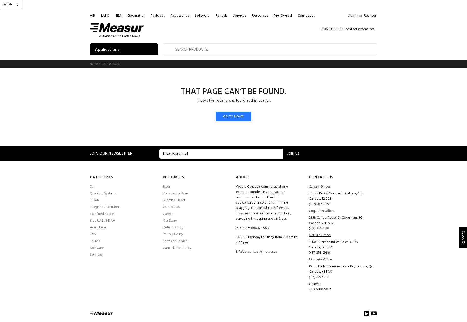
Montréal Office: (321, 259)
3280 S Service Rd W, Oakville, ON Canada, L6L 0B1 (333, 244)
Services (96, 255)
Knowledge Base (175, 193)
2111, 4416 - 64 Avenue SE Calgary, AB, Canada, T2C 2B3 (335, 196)
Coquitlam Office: (321, 211)
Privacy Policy (173, 234)
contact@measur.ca (262, 252)
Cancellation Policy (177, 248)
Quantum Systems (103, 193)
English (7, 4)
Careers (168, 214)
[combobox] (11, 4)
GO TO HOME (233, 116)
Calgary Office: (319, 186)
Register (370, 15)
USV (93, 234)
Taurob (95, 241)
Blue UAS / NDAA (102, 221)
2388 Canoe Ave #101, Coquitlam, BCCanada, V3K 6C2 (335, 220)
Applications (107, 49)
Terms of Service (175, 241)
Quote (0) (463, 238)
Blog (166, 186)
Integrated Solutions (105, 207)
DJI (92, 186)
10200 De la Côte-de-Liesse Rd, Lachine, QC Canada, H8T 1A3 (341, 269)
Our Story (170, 221)
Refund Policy (173, 227)
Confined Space (102, 214)
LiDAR (94, 200)
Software (97, 248)
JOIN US (293, 154)
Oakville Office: (320, 235)
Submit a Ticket (174, 200)
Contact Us (171, 207)
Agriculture (98, 227)
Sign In (352, 15)
